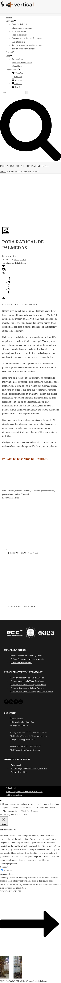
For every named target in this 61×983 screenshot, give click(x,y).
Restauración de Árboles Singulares (26, 38)
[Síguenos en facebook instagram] (15, 703)
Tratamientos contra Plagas (23, 49)
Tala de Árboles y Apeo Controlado (26, 45)
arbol (4, 491)
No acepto (35, 811)
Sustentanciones (18, 42)
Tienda (9, 17)
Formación (10, 52)
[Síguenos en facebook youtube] (20, 703)
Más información (10, 811)
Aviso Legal (16, 765)
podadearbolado (47, 491)
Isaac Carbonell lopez (12, 315)
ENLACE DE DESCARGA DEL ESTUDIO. (25, 459)
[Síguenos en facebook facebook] (6, 703)
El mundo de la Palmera (22, 63)
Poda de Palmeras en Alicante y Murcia (27, 659)
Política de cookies (18, 772)
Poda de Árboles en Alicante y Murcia (26, 656)
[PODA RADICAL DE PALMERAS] (2, 179)
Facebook (18, 77)
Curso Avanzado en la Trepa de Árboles (27, 681)
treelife (17, 494)
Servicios (10, 21)
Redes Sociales (12, 70)
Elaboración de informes (22, 28)
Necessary (8, 870)
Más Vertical (11, 256)
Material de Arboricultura (21, 663)
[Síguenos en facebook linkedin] (11, 703)
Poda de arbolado (19, 31)
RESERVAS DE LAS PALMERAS (23, 553)
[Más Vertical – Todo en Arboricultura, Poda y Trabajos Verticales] (30, 4)
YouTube (18, 83)
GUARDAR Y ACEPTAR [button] (11, 891)
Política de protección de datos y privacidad (29, 768)
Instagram (18, 80)
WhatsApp (19, 73)
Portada (3, 172)
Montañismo (17, 66)
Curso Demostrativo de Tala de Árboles (27, 678)
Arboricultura (17, 59)
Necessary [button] (4, 867)
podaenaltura (7, 494)
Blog (8, 56)
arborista (19, 491)
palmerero (36, 491)
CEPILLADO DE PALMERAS (21, 606)
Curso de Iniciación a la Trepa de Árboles (28, 685)
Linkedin (17, 87)
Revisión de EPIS (19, 24)
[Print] (3, 298)
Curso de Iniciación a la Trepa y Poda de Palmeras (32, 692)
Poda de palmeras (19, 35)
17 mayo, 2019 (20, 259)
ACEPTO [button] (25, 811)
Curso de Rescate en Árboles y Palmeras (27, 688)
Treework (25, 494)
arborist (11, 491)
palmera (27, 491)
